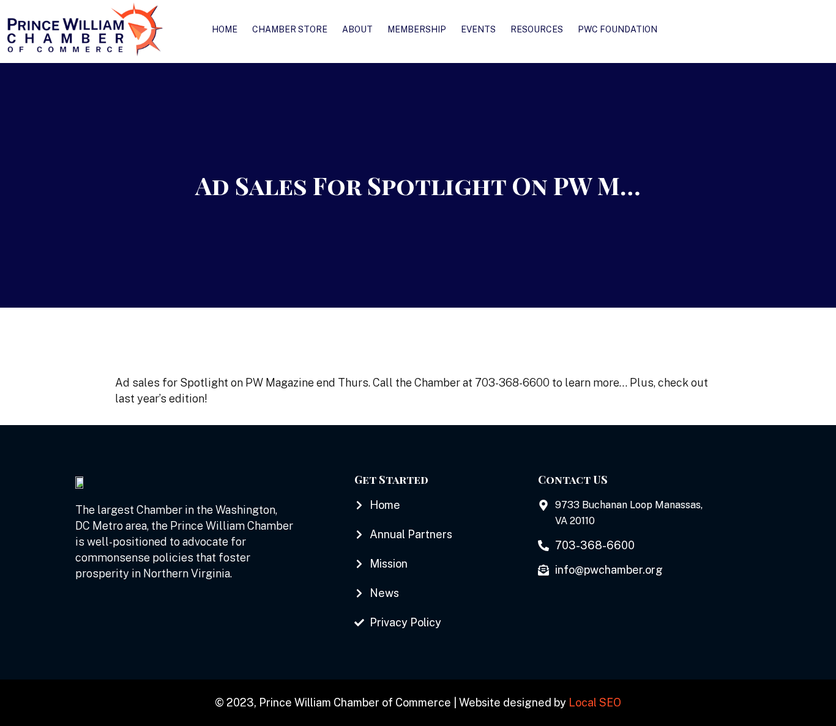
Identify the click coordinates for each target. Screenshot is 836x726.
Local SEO (595, 702)
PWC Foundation (617, 29)
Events (478, 29)
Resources (536, 29)
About (357, 29)
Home (224, 29)
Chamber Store (289, 29)
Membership (416, 29)
